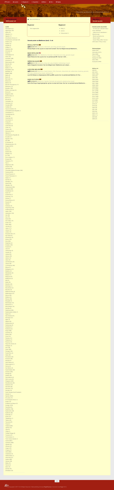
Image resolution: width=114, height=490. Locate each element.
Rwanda (7, 360)
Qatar (7, 355)
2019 (93, 105)
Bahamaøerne (9, 62)
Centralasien (8, 112)
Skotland (7, 385)
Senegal (7, 373)
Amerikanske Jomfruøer (11, 40)
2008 (93, 85)
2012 (93, 92)
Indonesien (8, 213)
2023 (93, 113)
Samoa (7, 366)
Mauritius (7, 289)
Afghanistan (8, 30)
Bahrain (7, 64)
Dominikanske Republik (11, 135)
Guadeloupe (8, 191)
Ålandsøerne (8, 28)
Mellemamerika (9, 291)
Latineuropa (8, 250)
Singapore (8, 381)
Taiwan (7, 420)
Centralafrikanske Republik (12, 110)
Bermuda (7, 79)
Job (62, 31)
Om (52, 2)
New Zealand (8, 316)
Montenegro (8, 302)
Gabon (7, 178)
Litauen (7, 263)
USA (6, 452)
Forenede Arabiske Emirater (12, 170)
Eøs (6, 148)
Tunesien (7, 435)
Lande (16, 2)
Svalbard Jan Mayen (10, 403)
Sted (93, 59)
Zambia (7, 468)
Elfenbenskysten (9, 144)
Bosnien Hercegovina (11, 84)
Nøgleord (25, 2)
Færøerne (8, 161)
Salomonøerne (9, 364)
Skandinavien (9, 383)
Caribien (7, 107)
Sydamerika (8, 411)
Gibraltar (7, 185)
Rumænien (8, 357)
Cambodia (8, 101)
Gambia (7, 179)
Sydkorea (8, 412)
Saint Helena (8, 362)
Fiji (6, 163)
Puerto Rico (8, 353)
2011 (93, 91)
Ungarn (7, 448)
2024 (93, 115)
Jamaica (7, 226)
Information (95, 52)
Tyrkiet (7, 440)
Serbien (7, 375)
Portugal (7, 351)
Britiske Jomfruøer (10, 90)
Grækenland (8, 187)
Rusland (7, 358)
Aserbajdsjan (8, 54)
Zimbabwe (8, 470)
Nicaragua (8, 317)
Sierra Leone (8, 379)
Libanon (7, 256)
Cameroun (8, 103)
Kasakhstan (8, 237)
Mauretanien (8, 288)
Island (7, 219)
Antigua (7, 47)
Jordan (7, 232)
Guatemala (8, 194)
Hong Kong (8, 207)
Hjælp (59, 2)
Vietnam (7, 461)
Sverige (7, 405)
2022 (93, 111)
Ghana (7, 183)
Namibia (7, 308)
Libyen (7, 260)
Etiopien (7, 153)
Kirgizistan (8, 243)
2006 (93, 81)
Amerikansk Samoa (10, 38)
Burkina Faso (8, 95)
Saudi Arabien (9, 370)
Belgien (7, 73)
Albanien (7, 34)
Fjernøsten (8, 168)
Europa (7, 159)
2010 (93, 89)
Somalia (7, 390)
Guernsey (8, 196)
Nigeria (7, 321)
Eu (6, 155)
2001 (93, 72)
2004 (93, 77)
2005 (93, 79)
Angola (7, 43)
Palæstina (8, 340)
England (7, 146)
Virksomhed (64, 33)
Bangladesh (8, 69)
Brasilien (7, 88)
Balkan (7, 66)
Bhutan (7, 81)
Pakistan (7, 338)
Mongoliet (8, 301)
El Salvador (8, 142)
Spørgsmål (95, 58)
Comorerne (8, 120)
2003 (93, 76)
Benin (7, 77)
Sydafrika (8, 409)
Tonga (7, 431)
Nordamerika (8, 323)
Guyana (7, 202)
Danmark (7, 131)
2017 (93, 102)
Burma (7, 97)
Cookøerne (8, 123)
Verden (7, 459)
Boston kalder (96, 38)
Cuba (6, 127)
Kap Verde (8, 235)
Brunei (7, 92)
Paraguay (8, 345)
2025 (93, 117)
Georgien (7, 181)
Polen (7, 349)
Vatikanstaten (9, 455)
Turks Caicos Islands (10, 439)
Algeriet (7, 36)
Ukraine (7, 446)
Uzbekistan (8, 453)
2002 (93, 74)
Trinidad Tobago (9, 433)
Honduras (8, 206)
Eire (6, 140)
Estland (7, 151)
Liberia (7, 258)
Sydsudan (8, 414)
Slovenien (8, 388)
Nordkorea (8, 329)
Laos (6, 248)
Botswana (8, 86)
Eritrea (7, 150)
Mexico (7, 295)
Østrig (7, 334)
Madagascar (8, 269)
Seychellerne (8, 377)
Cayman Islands (9, 109)
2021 (93, 109)
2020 (93, 107)
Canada (7, 105)
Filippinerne (8, 164)
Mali (6, 280)
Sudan (7, 401)
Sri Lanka (8, 398)
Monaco (7, 299)
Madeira (7, 271)
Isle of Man (8, 220)
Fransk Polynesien (10, 176)
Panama (7, 342)
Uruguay (7, 450)
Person (94, 56)
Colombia (8, 118)
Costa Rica (8, 125)
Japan (7, 228)
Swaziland (8, 407)
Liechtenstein (8, 261)
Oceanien (8, 332)
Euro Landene (9, 157)
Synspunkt (95, 61)
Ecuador (7, 137)
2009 (93, 87)
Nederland (8, 310)
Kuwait (7, 247)
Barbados (8, 71)
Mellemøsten (8, 293)
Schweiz (7, 371)
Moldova (7, 297)
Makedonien (8, 273)
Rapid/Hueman (48, 487)
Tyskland (7, 442)
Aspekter (35, 2)
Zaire (6, 467)
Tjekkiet (7, 427)
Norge (7, 330)
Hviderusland (8, 209)
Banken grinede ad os (98, 36)
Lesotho (7, 252)
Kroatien (7, 245)
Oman (7, 336)
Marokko (7, 284)
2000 (93, 70)
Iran (6, 217)
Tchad (7, 424)
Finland (7, 166)
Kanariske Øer (9, 233)
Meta (44, 2)
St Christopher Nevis (10, 399)
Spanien (7, 396)
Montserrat (8, 304)
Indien (7, 211)
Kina (6, 241)
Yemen (7, 465)
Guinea (7, 198)
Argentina (8, 49)
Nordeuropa (8, 325)
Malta (7, 282)
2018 (93, 104)
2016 (93, 100)
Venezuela (8, 457)
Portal (8, 2)
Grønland (7, 189)
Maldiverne (8, 278)
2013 (93, 94)
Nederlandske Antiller (11, 312)
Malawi (7, 274)
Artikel (94, 50)
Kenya (7, 239)
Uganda (7, 444)
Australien (8, 58)
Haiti (6, 204)
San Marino (8, 368)
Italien (7, 224)
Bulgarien (7, 94)
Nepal (7, 314)
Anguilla (7, 45)
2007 (93, 83)
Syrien (7, 416)
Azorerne (7, 60)
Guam (7, 192)
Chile (6, 116)
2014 (93, 96)
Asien (7, 56)
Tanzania (7, 422)
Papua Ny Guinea (10, 343)
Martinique (8, 286)
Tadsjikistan (8, 418)
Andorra (7, 41)
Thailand (7, 426)
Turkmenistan (9, 437)
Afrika (7, 32)
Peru (6, 347)
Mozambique (8, 306)
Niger (6, 319)
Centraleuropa (9, 114)
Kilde (93, 54)
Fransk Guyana (9, 174)
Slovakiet (7, 386)
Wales (7, 463)
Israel (7, 222)
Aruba (7, 53)
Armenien (8, 51)
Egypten (7, 138)
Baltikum (7, 68)
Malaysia (7, 276)
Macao (7, 267)
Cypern (7, 129)
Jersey (7, 230)
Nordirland (8, 327)
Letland (7, 254)
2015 (93, 98)
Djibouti (7, 133)
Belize (7, 75)
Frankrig (7, 172)
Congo (7, 122)
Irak (6, 215)
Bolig (62, 28)
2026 (93, 118)
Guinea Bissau (9, 200)
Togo (6, 429)
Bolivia (7, 82)
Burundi (7, 99)
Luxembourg (8, 265)
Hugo (61, 487)
